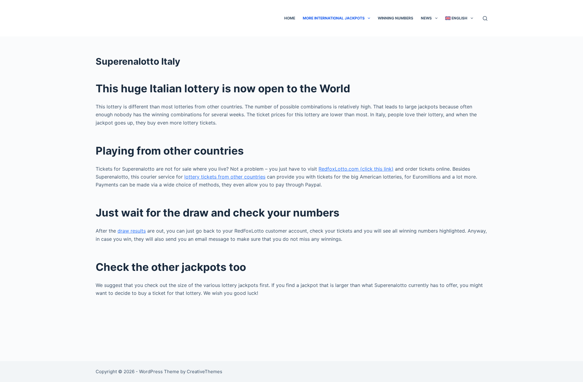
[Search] (485, 18)
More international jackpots (334, 18)
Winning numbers (395, 18)
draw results (132, 231)
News (426, 18)
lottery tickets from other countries (224, 177)
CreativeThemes (204, 371)
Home (289, 18)
